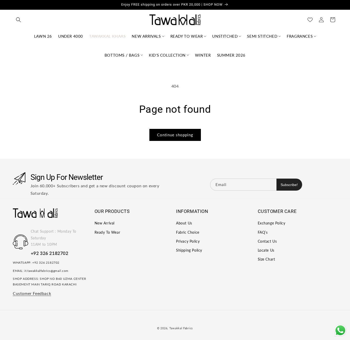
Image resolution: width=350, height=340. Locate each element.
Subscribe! (289, 184)
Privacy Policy (188, 241)
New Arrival (105, 223)
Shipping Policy (189, 250)
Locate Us (266, 250)
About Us (184, 223)
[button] (18, 19)
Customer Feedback (32, 293)
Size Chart (266, 259)
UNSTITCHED (225, 36)
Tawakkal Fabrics (181, 328)
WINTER (203, 55)
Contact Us (267, 241)
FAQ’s (263, 232)
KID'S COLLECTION (167, 55)
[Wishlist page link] (310, 19)
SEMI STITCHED (262, 36)
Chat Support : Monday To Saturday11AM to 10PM (53, 237)
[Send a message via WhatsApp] (340, 330)
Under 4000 (70, 36)
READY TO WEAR (186, 36)
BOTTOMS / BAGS (122, 55)
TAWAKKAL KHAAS (107, 36)
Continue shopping (175, 134)
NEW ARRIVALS (146, 36)
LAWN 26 (43, 36)
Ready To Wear (107, 232)
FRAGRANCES (300, 36)
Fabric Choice (187, 232)
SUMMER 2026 (231, 55)
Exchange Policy (271, 223)
